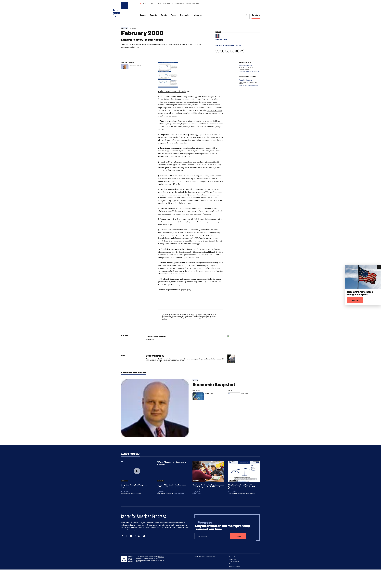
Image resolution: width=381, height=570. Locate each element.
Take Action (185, 15)
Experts (153, 15)
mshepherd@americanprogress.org (249, 85)
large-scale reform (216, 113)
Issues (143, 15)
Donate (255, 15)
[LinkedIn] (139, 536)
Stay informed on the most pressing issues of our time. (222, 526)
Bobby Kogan (241, 493)
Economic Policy (155, 355)
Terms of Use (232, 557)
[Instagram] (135, 536)
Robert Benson (161, 493)
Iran (159, 3)
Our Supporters (233, 564)
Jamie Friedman (232, 493)
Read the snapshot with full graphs (172, 91)
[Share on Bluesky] (232, 51)
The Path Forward (149, 3)
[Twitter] (122, 536)
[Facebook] (126, 536)
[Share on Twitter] (217, 51)
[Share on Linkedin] (227, 51)
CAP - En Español (234, 561)
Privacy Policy (233, 559)
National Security (178, 3)
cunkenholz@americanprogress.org (249, 71)
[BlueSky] (143, 536)
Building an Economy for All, (225, 45)
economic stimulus (214, 110)
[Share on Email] (237, 51)
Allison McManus (250, 493)
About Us (198, 15)
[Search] (246, 16)
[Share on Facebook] (222, 51)
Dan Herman (169, 493)
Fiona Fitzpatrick (125, 493)
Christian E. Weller (156, 336)
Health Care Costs (193, 3)
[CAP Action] (127, 559)
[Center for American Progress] (124, 9)
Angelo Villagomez (136, 493)
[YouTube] (131, 536)
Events (164, 15)
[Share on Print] (242, 51)
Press (173, 15)
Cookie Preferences (234, 566)
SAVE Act (166, 3)
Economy (238, 45)
